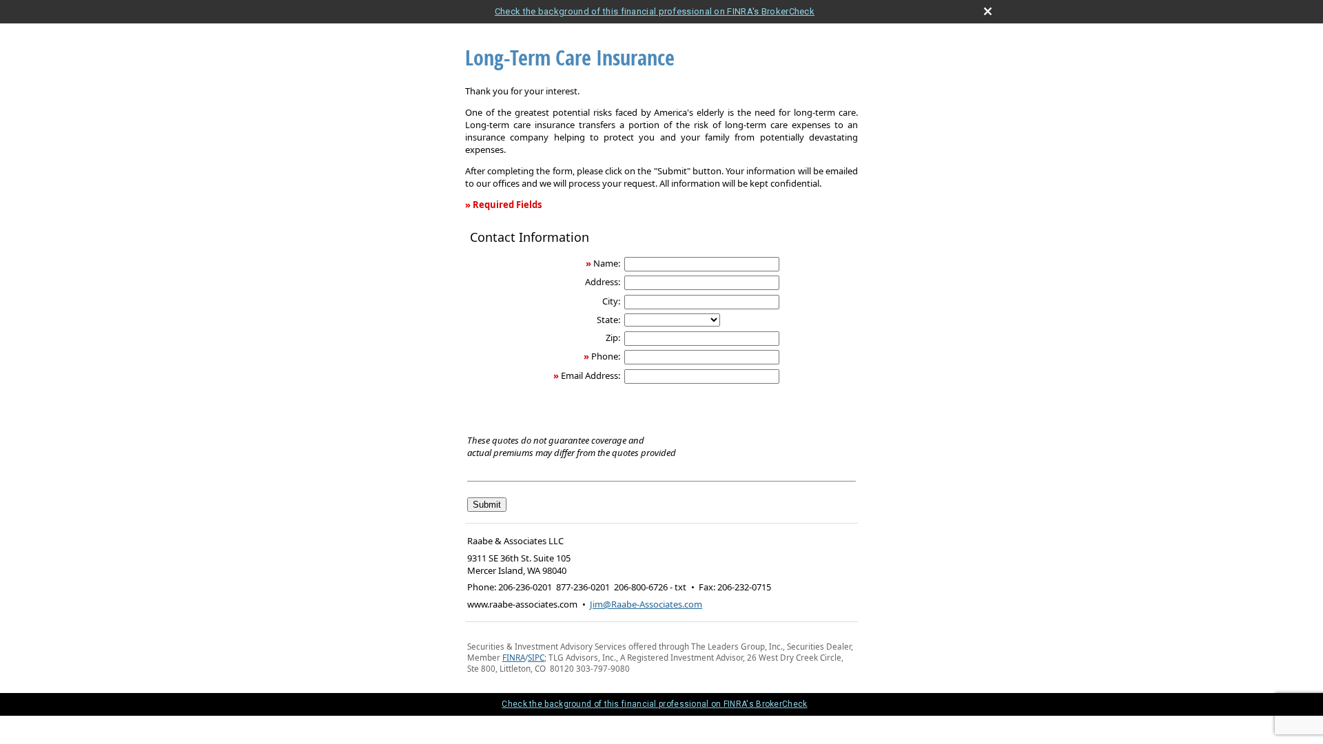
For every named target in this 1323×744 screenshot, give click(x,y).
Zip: (613, 337)
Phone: (605, 356)
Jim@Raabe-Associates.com (646, 604)
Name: (606, 263)
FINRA (513, 657)
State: (608, 319)
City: (611, 301)
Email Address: (590, 375)
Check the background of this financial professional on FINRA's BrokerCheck (654, 11)
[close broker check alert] (987, 11)
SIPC (536, 657)
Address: (602, 282)
